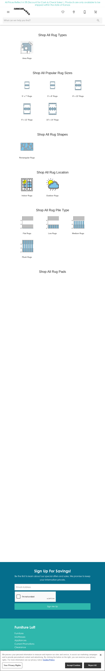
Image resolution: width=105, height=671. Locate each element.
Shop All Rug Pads (52, 271)
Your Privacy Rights (12, 665)
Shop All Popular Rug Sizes (52, 73)
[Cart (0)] (95, 12)
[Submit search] (98, 20)
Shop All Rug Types (52, 35)
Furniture (19, 633)
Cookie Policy (49, 660)
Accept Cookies (73, 665)
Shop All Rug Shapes (52, 134)
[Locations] (74, 12)
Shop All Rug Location (52, 172)
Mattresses (19, 637)
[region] (52, 661)
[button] (8, 12)
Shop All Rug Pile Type (52, 210)
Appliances (20, 640)
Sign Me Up (52, 606)
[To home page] (22, 12)
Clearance (20, 647)
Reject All (92, 665)
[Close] (101, 655)
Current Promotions (24, 643)
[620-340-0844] (84, 12)
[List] (63, 12)
